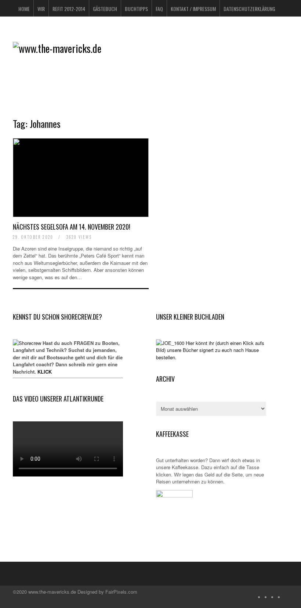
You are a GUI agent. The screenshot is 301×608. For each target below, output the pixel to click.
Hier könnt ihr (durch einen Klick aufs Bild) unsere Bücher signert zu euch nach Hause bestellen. (210, 350)
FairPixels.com (121, 591)
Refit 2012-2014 (68, 8)
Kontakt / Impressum (193, 8)
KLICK (44, 371)
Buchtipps (136, 8)
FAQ (159, 8)
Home (24, 8)
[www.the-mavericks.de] (57, 48)
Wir (41, 8)
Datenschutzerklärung (249, 8)
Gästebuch (105, 8)
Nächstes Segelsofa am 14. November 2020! (71, 226)
